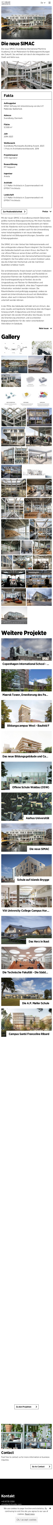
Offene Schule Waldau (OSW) (30, 787)
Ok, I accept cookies (26, 1519)
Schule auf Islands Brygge (33, 879)
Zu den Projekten (23, 1407)
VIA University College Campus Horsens (27, 910)
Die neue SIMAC (39, 849)
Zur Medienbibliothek (12, 211)
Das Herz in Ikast (39, 941)
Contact (7, 1452)
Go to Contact (38, 1466)
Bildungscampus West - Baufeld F (28, 725)
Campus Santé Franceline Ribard (29, 1034)
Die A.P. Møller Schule (35, 1003)
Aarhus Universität (37, 818)
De (42, 3)
